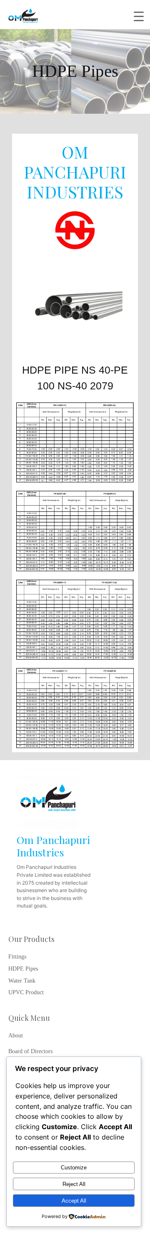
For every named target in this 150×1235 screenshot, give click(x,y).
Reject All (73, 1184)
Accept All (74, 1201)
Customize (74, 1167)
